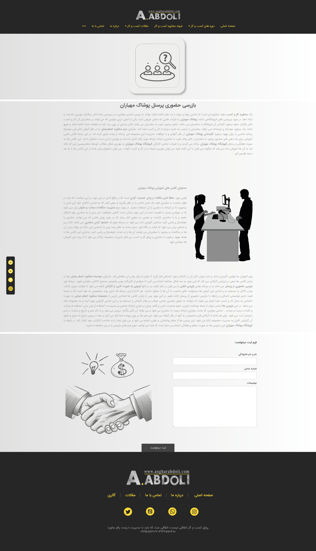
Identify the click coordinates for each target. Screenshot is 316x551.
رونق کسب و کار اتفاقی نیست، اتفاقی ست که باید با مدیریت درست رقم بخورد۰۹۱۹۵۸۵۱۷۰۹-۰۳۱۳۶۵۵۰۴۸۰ (158, 529)
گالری (112, 495)
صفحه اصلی (228, 26)
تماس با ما (98, 26)
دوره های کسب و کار (203, 26)
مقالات (130, 495)
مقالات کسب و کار (137, 26)
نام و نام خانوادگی (247, 354)
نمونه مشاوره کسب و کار (168, 26)
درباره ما (114, 26)
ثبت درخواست (158, 448)
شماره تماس (250, 369)
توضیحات (252, 383)
